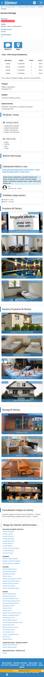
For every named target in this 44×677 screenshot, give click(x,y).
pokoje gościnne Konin (10, 627)
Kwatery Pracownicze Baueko (22, 332)
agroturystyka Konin (9, 594)
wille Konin (6, 637)
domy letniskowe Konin (10, 598)
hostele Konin (7, 608)
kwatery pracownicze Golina (12, 579)
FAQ (40, 663)
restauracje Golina (9, 586)
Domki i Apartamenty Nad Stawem (22, 501)
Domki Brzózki (22, 432)
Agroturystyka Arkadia (22, 400)
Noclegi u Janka (22, 455)
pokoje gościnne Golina (11, 583)
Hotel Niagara (22, 277)
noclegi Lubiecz (8, 534)
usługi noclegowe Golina (11, 588)
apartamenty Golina (9, 571)
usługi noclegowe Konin (11, 634)
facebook (8, 663)
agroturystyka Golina (10, 569)
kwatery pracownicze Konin (12, 613)
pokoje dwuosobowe (9, 647)
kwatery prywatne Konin (11, 615)
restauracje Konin (9, 630)
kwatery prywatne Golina (11, 581)
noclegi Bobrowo (8, 551)
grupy (5, 653)
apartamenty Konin (9, 596)
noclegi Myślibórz (9, 541)
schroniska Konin (8, 632)
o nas (22, 665)
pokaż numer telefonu (8, 21)
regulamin (33, 663)
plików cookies (24, 671)
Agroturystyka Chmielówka (22, 377)
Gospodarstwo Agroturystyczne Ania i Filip (22, 478)
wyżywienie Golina (9, 574)
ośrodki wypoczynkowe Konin (13, 622)
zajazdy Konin (7, 639)
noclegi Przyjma (8, 536)
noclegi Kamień (8, 553)
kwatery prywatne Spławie (11, 561)
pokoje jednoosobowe (10, 645)
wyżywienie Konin (9, 606)
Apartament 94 (22, 254)
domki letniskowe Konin (11, 603)
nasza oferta (31, 665)
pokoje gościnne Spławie (11, 563)
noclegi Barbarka (8, 539)
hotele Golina (7, 576)
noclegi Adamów (8, 531)
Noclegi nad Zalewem (22, 355)
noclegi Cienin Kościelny (11, 548)
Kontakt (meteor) (20, 663)
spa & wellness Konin (10, 620)
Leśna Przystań (22, 231)
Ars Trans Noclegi (22, 300)
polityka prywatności (10, 665)
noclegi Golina (7, 546)
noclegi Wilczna (8, 543)
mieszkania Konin (9, 618)
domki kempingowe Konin (11, 601)
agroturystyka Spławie (10, 559)
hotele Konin (7, 610)
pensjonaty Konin (9, 625)
